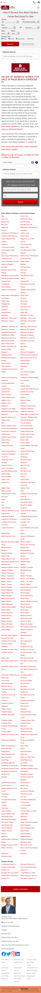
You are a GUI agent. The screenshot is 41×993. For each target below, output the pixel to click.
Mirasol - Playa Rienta (8, 579)
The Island (23, 304)
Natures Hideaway (26, 635)
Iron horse (4, 496)
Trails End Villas (6, 811)
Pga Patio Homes (6, 686)
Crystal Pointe (24, 236)
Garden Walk (5, 443)
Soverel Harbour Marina (8, 782)
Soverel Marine (25, 782)
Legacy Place (5, 513)
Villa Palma (23, 816)
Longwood (23, 525)
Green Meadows (6, 477)
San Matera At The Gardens (9, 765)
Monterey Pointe (25, 267)
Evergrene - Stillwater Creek (28, 417)
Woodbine (23, 853)
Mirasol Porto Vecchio (7, 598)
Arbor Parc (4, 219)
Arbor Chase (24, 309)
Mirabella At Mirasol (7, 570)
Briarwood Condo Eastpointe (29, 355)
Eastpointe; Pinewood (27, 411)
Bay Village (23, 346)
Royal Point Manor (26, 751)
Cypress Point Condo (26, 392)
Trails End (23, 808)
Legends (23, 513)
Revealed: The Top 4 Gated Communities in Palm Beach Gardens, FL (9, 875)
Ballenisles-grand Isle (7, 341)
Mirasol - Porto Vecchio (27, 579)
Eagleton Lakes (6, 403)
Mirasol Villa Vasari (7, 604)
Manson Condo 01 (26, 542)
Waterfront (4, 836)
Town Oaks (4, 808)
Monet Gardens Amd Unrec (28, 627)
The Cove (4, 797)
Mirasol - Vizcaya (6, 584)
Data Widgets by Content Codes (30, 991)
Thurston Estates (25, 805)
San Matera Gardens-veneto (29, 768)
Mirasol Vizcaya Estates (8, 607)
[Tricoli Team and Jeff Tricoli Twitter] (8, 954)
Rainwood (23, 726)
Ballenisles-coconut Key (27, 338)
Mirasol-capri (24, 610)
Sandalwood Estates (26, 774)
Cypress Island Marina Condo (29, 389)
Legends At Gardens (7, 516)
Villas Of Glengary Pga (27, 828)
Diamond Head (5, 394)
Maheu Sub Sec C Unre (8, 536)
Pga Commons (24, 683)
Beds (3, 31)
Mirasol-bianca (5, 610)
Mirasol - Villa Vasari (26, 581)
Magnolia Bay (5, 533)
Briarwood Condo (6, 355)
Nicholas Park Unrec (7, 638)
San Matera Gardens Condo (9, 768)
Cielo (22, 369)
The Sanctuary (24, 802)
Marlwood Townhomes (27, 553)
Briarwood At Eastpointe (27, 352)
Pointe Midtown (6, 287)
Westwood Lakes (25, 842)
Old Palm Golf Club (7, 652)
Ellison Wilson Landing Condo (29, 414)
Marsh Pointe (5, 556)
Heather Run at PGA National (29, 256)
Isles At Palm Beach (26, 502)
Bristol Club (4, 227)
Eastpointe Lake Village (8, 409)
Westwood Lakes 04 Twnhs (9, 845)
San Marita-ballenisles (8, 763)
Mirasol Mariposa (25, 590)
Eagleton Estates (25, 400)
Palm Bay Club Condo (27, 658)
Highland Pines (25, 488)
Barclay (22, 343)
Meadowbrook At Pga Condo (10, 562)
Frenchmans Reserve (27, 428)
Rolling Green (5, 751)
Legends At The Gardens (9, 519)
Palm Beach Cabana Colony (9, 661)
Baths (13, 31)
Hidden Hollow (5, 488)
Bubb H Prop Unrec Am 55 (28, 358)
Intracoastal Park (25, 258)
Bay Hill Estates (25, 222)
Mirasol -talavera (25, 584)
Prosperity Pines (25, 723)
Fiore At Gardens (25, 423)
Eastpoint (23, 403)
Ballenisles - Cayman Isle (28, 318)
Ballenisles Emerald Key (27, 329)
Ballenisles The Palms (27, 315)
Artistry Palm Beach (26, 219)
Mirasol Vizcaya (25, 604)
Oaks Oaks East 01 (26, 641)
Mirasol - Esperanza (7, 576)
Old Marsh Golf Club (26, 647)
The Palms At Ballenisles (27, 799)
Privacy (10, 991)
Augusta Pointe (6, 312)
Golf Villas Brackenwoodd (9, 471)
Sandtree (4, 777)
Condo (12, 39)
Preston (22, 287)
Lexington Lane (25, 522)
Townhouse (21, 39)
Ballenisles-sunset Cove (27, 341)
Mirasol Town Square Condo (29, 601)
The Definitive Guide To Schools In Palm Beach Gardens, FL (8, 867)
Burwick (3, 360)
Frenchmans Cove (26, 244)
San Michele (5, 298)
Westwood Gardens (26, 839)
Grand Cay (23, 474)
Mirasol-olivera (24, 613)
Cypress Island (5, 389)
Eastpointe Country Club (27, 406)
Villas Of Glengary (6, 828)
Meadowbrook (24, 559)
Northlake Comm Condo (8, 641)
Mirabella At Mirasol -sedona (10, 567)
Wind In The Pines (6, 848)
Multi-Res (31, 39)
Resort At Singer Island (8, 746)
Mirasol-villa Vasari (7, 624)
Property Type (5, 36)
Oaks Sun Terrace (6, 644)
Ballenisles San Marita (8, 335)
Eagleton (23, 397)
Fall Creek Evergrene (26, 420)
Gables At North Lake (26, 431)
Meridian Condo (25, 562)
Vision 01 (4, 833)
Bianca (22, 349)
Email (4, 930)
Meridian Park (5, 564)
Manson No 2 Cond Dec (27, 545)
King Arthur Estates (26, 505)
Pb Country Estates (26, 681)
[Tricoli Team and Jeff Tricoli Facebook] (3, 954)
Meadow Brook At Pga (8, 559)
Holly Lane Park (6, 491)
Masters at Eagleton (7, 264)
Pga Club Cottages (7, 683)
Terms (3, 991)
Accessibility (34, 989)
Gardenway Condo (7, 460)
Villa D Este (4, 307)
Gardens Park (24, 454)
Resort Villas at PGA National (10, 295)
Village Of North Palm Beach (29, 822)
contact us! (32, 142)
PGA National (5, 284)
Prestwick (23, 709)
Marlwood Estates (6, 553)
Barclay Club (5, 222)
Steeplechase (5, 304)
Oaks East (23, 270)
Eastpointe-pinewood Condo (9, 411)
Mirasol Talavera (6, 601)
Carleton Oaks (24, 233)
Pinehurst (4, 700)
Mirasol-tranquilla (6, 621)
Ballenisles (4, 315)
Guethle (22, 477)
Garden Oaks (24, 247)
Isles (2, 502)
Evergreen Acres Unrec (8, 417)
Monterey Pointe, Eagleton (9, 635)
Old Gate (23, 644)
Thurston (4, 805)
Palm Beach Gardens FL (11, 126)
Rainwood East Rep (26, 729)
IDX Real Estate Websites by (10, 989)
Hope (22, 491)
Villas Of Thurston (6, 831)
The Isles (23, 797)
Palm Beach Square (26, 675)
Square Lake (24, 785)
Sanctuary (23, 298)
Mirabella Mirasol (25, 570)
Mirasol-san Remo (26, 615)
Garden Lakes (5, 434)
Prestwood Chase (25, 712)
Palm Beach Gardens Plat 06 (10, 675)
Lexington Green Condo (8, 522)
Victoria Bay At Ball (7, 816)
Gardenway (23, 457)
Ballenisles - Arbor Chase (9, 318)
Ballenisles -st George (8, 329)
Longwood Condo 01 (7, 528)
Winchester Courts (26, 845)
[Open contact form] (39, 2)
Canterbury (23, 230)
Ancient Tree (24, 216)
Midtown (23, 564)
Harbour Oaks (24, 479)
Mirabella (23, 264)
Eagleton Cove (5, 400)
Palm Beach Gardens (26, 275)
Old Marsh (4, 647)
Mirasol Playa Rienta (26, 596)
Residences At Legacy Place (10, 734)
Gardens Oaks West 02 (8, 451)
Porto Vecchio (24, 706)
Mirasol (22, 573)
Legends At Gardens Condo (28, 516)
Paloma (22, 278)
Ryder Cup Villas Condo (27, 757)
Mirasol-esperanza (7, 613)
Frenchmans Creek (26, 426)
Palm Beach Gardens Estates (10, 278)
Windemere (4, 853)
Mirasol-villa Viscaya (26, 624)
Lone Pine (4, 525)
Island (3, 499)
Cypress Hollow (25, 386)
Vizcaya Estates (25, 833)
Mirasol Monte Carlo (7, 593)
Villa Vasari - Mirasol (7, 822)
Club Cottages (24, 380)
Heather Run (5, 482)
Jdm (2, 505)
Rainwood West (6, 731)
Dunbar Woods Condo (8, 397)
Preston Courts (5, 709)
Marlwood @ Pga (25, 550)
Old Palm (23, 273)
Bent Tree (4, 224)
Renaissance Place (26, 731)
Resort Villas (24, 746)
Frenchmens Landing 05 (8, 431)
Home (5, 39)
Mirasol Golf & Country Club (28, 587)
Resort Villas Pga (6, 748)
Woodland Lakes (6, 856)
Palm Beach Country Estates (10, 275)
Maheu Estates (25, 261)
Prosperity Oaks (6, 723)
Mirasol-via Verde (25, 621)
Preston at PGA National (8, 290)
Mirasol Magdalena (7, 590)
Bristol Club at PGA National (28, 227)
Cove (22, 383)
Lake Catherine (6, 508)
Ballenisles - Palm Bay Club (9, 326)
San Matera (24, 763)
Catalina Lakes (24, 363)
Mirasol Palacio (25, 593)
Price (3, 25)
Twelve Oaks (24, 814)
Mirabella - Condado (26, 567)
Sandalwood (24, 771)
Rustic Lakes (24, 295)
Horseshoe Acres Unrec (8, 494)
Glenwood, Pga (25, 465)
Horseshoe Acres (6, 258)
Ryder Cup (23, 754)
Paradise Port (24, 281)
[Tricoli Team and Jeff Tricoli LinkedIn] (18, 954)
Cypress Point (5, 392)
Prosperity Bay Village (8, 715)
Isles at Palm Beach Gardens (10, 261)
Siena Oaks (23, 301)
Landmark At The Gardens (28, 511)
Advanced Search (28, 44)
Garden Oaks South (26, 437)
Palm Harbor (5, 678)
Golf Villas (23, 468)
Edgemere (4, 414)
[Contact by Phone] (34, 2)
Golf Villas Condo (25, 471)
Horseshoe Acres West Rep (28, 494)
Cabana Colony (6, 363)
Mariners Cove (24, 547)
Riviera (22, 748)
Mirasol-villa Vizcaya (7, 627)
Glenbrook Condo (25, 460)
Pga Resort (23, 686)
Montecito (4, 267)
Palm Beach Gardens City (28, 666)
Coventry (4, 386)
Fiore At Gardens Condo (8, 426)
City (23, 19)
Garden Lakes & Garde (27, 434)
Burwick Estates (25, 360)
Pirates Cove (24, 703)
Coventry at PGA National (9, 236)
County (3, 19)
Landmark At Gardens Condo (10, 511)
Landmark (23, 508)
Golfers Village (5, 474)
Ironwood (23, 496)
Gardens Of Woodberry (27, 451)
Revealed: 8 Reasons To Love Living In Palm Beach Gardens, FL (28, 867)
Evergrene (4, 244)
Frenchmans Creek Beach (9, 428)
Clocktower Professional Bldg (29, 377)
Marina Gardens (6, 547)
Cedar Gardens (6, 366)
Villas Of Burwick (25, 825)
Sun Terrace (24, 788)
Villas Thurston (24, 831)
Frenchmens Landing (7, 247)
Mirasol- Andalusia (26, 607)
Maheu (22, 533)
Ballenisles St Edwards (27, 335)
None (22, 638)
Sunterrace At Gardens (27, 791)
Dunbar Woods (25, 394)
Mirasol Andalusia (6, 587)
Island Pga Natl (25, 499)
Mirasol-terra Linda (26, 618)
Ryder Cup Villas (6, 757)
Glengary (4, 462)
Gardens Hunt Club (7, 445)
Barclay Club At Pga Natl (8, 346)
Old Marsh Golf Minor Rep (9, 649)
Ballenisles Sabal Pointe (8, 332)
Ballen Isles (23, 312)
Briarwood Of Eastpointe (8, 358)
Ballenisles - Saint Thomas (28, 326)
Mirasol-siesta (5, 618)
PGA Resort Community (27, 284)
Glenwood (23, 462)
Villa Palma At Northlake (8, 819)
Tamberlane (5, 794)
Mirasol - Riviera (6, 581)
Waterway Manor (25, 836)
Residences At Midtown (8, 740)
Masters (22, 556)
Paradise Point (5, 281)
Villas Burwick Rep (6, 825)
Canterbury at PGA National (9, 233)
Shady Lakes (5, 301)
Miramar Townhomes (7, 573)
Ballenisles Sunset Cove (8, 338)
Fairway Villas (5, 420)
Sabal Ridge (5, 760)
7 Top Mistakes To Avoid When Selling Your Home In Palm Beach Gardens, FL (28, 875)
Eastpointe (4, 406)
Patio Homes (5, 681)
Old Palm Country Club (27, 649)
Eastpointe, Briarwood (27, 409)
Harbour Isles (5, 479)
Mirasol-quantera (6, 615)
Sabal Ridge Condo (26, 760)
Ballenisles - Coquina (7, 321)
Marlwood (4, 550)
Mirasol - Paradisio (26, 576)
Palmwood (23, 678)
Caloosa (3, 230)
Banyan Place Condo (7, 343)
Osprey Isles (5, 658)
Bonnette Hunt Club (26, 224)
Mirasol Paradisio (6, 596)
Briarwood (4, 352)
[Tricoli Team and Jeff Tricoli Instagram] (13, 954)
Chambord (23, 366)
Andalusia (4, 309)
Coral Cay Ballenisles (7, 383)
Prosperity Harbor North (27, 720)
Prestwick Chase (6, 712)
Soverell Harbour (6, 785)
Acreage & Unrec (25, 307)
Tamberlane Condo (26, 794)
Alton (2, 216)
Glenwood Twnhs (6, 465)
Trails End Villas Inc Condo (28, 811)
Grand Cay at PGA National (9, 256)
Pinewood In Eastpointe (27, 700)
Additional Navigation (20, 889)
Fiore (3, 423)
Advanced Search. (16, 129)
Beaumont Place (6, 349)
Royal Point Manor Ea (8, 754)
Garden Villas (24, 440)
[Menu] (38, 7)
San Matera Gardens (26, 765)
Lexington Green (25, 519)
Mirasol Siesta (24, 598)
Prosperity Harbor (6, 720)
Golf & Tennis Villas (7, 468)
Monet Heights (5, 630)
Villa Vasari (23, 819)
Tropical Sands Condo (8, 814)
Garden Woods (25, 443)
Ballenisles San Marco (27, 332)
